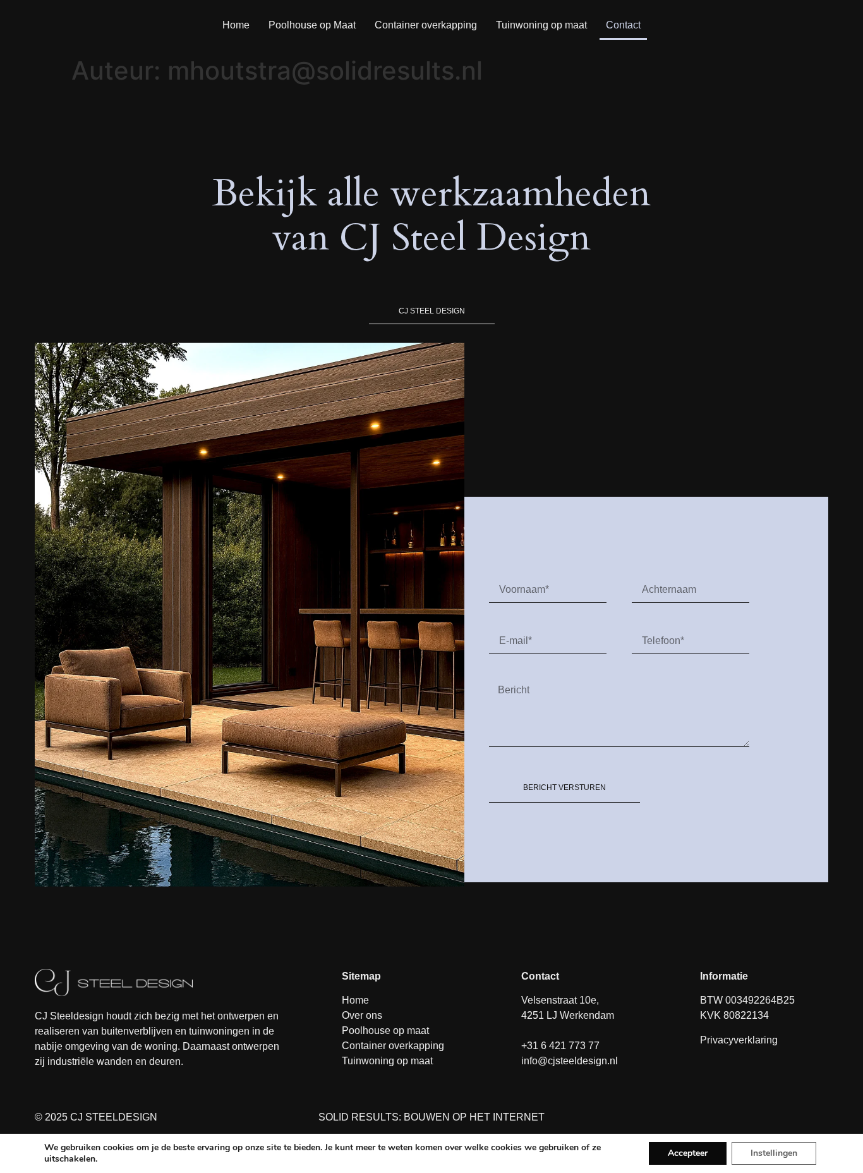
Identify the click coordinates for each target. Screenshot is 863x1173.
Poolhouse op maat (385, 1030)
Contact (623, 25)
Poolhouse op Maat (312, 25)
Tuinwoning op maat (541, 25)
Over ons (362, 1015)
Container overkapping (426, 25)
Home (236, 25)
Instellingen (774, 1153)
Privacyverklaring (739, 1040)
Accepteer (688, 1153)
